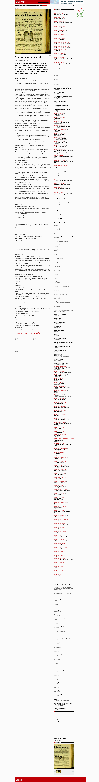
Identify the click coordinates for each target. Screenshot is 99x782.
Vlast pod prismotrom (58, 548)
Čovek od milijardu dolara (59, 399)
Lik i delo (56, 728)
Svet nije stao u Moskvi (59, 330)
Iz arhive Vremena (58, 734)
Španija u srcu (57, 309)
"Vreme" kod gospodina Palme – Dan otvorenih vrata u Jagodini (62, 368)
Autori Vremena (57, 713)
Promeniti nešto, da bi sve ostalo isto (62, 68)
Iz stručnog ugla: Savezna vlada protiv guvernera (62, 445)
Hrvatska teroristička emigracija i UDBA (62, 346)
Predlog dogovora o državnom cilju (62, 634)
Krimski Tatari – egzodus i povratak (61, 419)
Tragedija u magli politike (59, 599)
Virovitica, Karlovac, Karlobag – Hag (62, 638)
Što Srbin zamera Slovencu (60, 146)
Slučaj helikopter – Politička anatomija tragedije (62, 244)
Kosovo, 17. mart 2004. (59, 240)
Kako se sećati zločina (59, 462)
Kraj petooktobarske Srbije (60, 622)
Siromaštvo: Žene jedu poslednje (61, 105)
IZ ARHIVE (17, 8)
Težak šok (56, 391)
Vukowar (55, 285)
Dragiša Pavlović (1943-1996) (60, 708)
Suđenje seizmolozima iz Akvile (61, 322)
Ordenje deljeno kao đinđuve (60, 520)
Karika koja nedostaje (58, 516)
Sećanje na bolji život (58, 281)
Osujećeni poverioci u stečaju (60, 567)
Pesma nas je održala (58, 646)
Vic (54, 232)
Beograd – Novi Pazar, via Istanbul (61, 407)
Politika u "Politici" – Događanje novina (62, 372)
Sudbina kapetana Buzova (59, 474)
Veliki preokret (57, 301)
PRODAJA (23, 5)
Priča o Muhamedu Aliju (59, 403)
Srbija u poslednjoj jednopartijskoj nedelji (63, 22)
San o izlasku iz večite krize (60, 338)
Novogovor (56, 726)
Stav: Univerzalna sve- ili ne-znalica (62, 14)
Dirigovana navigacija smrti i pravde (62, 490)
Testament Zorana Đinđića (59, 607)
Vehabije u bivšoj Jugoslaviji (60, 314)
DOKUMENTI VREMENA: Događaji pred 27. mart (63, 59)
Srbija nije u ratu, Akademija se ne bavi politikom (62, 585)
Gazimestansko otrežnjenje (60, 101)
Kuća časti (56, 269)
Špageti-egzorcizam (58, 214)
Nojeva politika (57, 118)
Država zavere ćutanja (58, 507)
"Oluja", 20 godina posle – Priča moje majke (63, 342)
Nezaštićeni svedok (58, 411)
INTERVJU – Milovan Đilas (59, 18)
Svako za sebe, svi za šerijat (60, 674)
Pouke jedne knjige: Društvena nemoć (62, 694)
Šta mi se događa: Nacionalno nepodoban (63, 31)
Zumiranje (56, 719)
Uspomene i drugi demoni (59, 482)
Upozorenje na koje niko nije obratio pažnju (63, 236)
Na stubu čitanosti (58, 257)
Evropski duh (18, 349)
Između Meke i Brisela (58, 218)
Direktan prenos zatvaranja (60, 375)
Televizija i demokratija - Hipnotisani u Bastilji (62, 167)
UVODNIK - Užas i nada (59, 92)
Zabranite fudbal (57, 326)
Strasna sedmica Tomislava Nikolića (62, 630)
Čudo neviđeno (57, 662)
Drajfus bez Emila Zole (59, 265)
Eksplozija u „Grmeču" (59, 359)
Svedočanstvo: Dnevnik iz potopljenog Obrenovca (62, 424)
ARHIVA (39, 5)
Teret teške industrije (58, 532)
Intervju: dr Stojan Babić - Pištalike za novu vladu (63, 157)
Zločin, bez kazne (57, 428)
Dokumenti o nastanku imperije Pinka (62, 658)
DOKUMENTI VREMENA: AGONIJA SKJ (62, 43)
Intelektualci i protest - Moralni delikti (62, 126)
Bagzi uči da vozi (57, 293)
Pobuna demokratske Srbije (60, 449)
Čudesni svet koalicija (58, 678)
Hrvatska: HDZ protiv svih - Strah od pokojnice (62, 110)
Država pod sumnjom (58, 440)
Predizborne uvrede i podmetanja (61, 540)
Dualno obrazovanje (58, 318)
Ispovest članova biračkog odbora (61, 544)
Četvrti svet (56, 596)
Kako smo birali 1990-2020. (60, 738)
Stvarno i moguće (58, 228)
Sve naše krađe (57, 453)
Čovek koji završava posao (60, 486)
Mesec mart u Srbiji (58, 650)
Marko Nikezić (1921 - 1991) (60, 54)
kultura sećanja (57, 732)
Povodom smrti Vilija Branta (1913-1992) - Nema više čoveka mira (63, 73)
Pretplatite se (81, 5)
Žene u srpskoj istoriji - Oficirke (61, 171)
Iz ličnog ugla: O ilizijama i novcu (61, 690)
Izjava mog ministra (58, 27)
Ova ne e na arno (57, 494)
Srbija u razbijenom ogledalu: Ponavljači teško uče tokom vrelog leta (63, 194)
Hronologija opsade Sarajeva (60, 556)
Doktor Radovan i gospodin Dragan (61, 592)
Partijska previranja (58, 654)
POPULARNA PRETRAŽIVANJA (60, 711)
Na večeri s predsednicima (59, 210)
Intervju (56, 723)
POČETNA (18, 5)
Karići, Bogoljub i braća (59, 297)
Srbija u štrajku (57, 435)
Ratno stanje (56, 175)
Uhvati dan (56, 552)
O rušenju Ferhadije (58, 432)
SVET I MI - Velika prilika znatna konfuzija (63, 50)
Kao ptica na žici (57, 289)
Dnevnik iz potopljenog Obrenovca (61, 626)
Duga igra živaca (57, 395)
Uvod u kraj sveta (57, 610)
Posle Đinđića (57, 603)
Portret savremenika (58, 730)
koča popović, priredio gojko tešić (21, 60)
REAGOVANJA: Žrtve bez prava (60, 138)
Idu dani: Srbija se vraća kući (60, 686)
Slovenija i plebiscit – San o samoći (62, 387)
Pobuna (55, 334)
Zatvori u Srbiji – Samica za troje (61, 363)
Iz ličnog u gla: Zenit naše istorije (61, 122)
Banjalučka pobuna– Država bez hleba (58, 355)
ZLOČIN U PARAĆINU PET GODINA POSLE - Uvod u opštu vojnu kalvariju (63, 82)
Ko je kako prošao (58, 458)
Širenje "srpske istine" (59, 114)
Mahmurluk (56, 273)
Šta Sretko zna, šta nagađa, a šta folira (62, 670)
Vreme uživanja (57, 740)
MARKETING (28, 5)
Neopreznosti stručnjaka (59, 134)
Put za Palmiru (57, 563)
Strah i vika (56, 261)
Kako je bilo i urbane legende (60, 618)
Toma (55, 305)
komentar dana (57, 721)
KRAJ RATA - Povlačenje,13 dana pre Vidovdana (62, 189)
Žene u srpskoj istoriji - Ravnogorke (62, 184)
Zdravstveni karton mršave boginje (61, 466)
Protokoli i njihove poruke (59, 198)
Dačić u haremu (57, 478)
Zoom (55, 715)
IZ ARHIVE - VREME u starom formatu (62, 736)
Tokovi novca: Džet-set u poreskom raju (62, 524)
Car (54, 503)
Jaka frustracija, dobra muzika (60, 470)
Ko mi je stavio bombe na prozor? (61, 202)
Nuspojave (56, 717)
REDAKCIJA (34, 5)
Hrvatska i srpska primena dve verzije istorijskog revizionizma (62, 512)
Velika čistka (56, 415)
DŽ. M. (55, 277)
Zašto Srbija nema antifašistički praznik (58, 499)
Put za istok (56, 528)
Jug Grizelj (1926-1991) (59, 39)
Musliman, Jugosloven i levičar (61, 536)
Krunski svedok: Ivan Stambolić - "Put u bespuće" (63, 699)
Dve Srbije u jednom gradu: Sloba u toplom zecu (63, 151)
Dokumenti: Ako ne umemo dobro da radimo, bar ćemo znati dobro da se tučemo (63, 64)
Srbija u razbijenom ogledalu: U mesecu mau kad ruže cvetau (63, 97)
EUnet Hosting (82, 780)
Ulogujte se (76, 5)
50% (54, 666)
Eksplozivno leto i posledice (60, 350)
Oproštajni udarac (58, 614)
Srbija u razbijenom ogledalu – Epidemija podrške (63, 576)
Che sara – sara (57, 571)
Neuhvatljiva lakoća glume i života (61, 249)
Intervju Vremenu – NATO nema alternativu (63, 253)
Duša (55, 206)
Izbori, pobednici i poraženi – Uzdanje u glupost (63, 223)
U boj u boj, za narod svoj (59, 35)
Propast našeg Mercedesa (59, 642)
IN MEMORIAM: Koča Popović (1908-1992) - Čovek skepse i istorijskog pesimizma (63, 88)
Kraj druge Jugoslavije (59, 383)
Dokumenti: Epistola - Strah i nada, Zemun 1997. (63, 162)
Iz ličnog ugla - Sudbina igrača (60, 142)
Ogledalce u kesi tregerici (59, 580)
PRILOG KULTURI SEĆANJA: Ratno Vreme (63, 180)
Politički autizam (57, 130)
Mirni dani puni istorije (59, 682)
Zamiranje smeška (58, 379)
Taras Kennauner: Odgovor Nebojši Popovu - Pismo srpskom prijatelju (64, 704)
